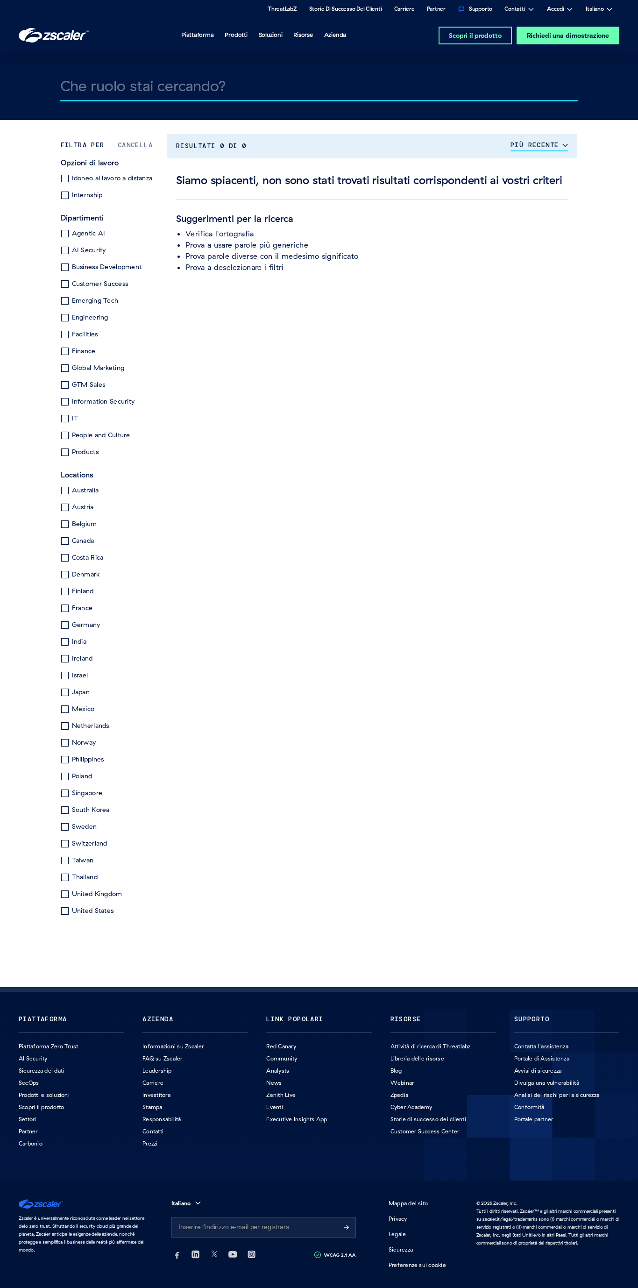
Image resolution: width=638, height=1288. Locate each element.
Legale (397, 1234)
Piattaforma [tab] (197, 34)
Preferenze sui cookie (417, 1264)
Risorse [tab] (302, 34)
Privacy (398, 1218)
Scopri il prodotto (475, 35)
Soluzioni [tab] (271, 34)
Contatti (514, 9)
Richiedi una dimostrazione (568, 35)
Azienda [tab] (335, 34)
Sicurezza (401, 1249)
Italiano (595, 9)
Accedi (555, 9)
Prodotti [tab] (236, 34)
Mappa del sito (408, 1203)
